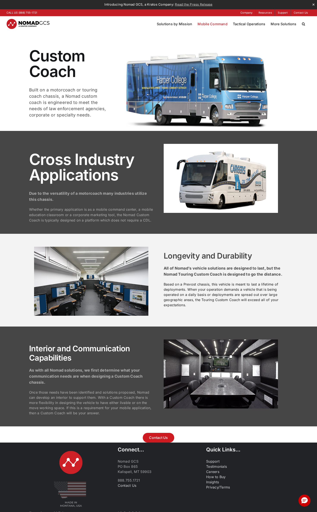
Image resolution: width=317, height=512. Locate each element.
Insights (212, 482)
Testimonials (216, 466)
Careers (212, 472)
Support (213, 461)
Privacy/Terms (218, 487)
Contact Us (127, 485)
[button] (303, 23)
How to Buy (216, 477)
